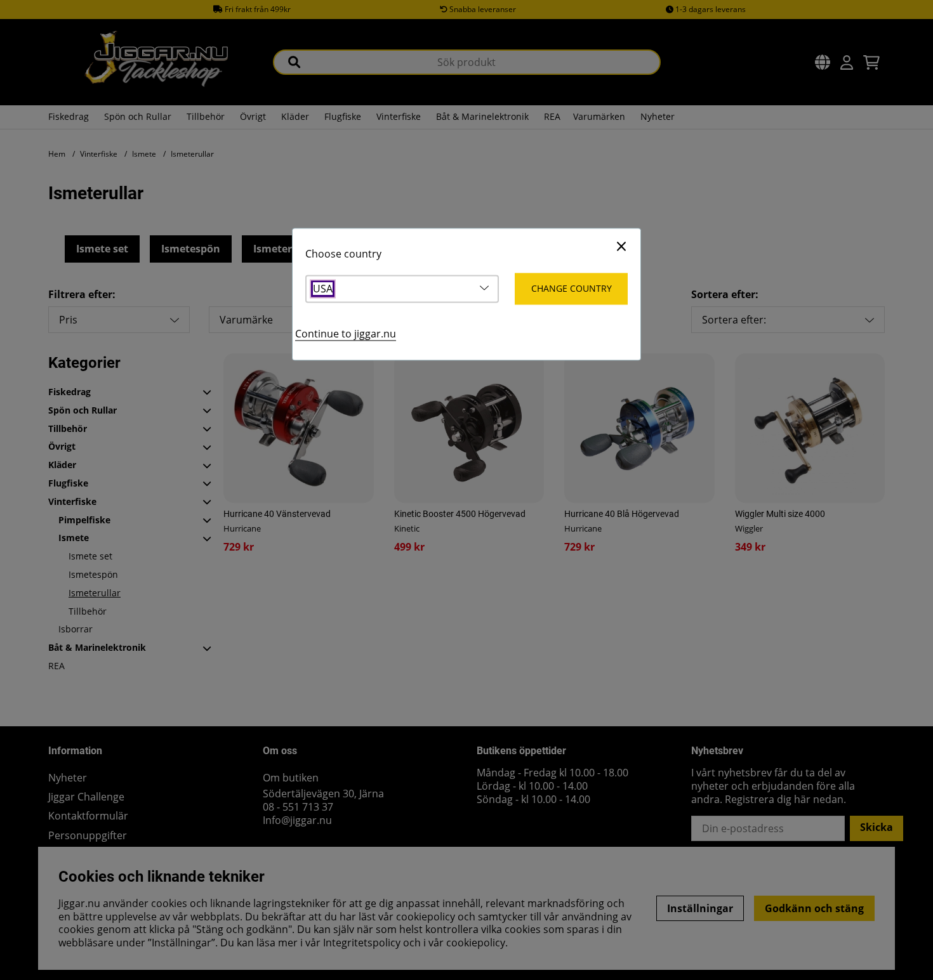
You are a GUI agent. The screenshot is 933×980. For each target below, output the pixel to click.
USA (323, 289)
